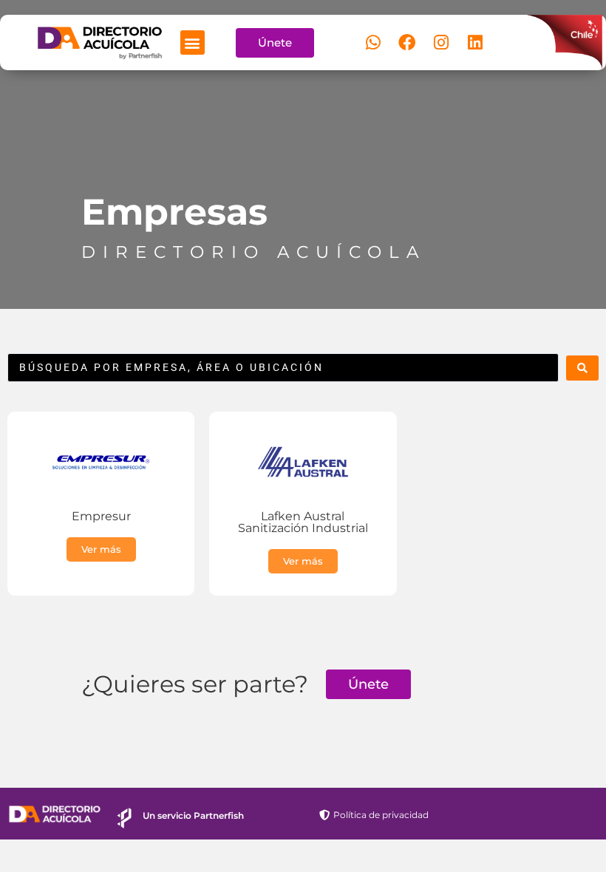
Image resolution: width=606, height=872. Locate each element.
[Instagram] (441, 43)
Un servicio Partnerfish (193, 815)
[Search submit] (582, 368)
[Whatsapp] (373, 43)
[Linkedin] (475, 43)
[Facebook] (407, 43)
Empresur (101, 516)
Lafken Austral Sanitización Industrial (303, 522)
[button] (192, 42)
